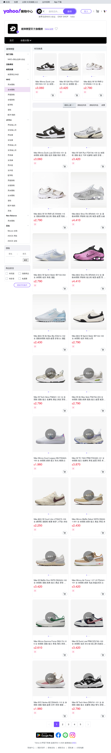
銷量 (103, 105)
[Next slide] (55, 64)
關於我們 (41, 747)
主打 (11, 40)
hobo (72, 16)
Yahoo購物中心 (18, 11)
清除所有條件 (22, 285)
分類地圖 (80, 747)
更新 (74, 742)
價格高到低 (93, 105)
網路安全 (61, 747)
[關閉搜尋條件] (43, 11)
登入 (86, 11)
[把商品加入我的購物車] (53, 95)
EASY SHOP (63, 16)
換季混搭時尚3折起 (47, 16)
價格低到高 (81, 105)
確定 (25, 260)
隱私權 (70, 747)
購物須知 (51, 747)
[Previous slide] (36, 64)
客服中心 (31, 747)
